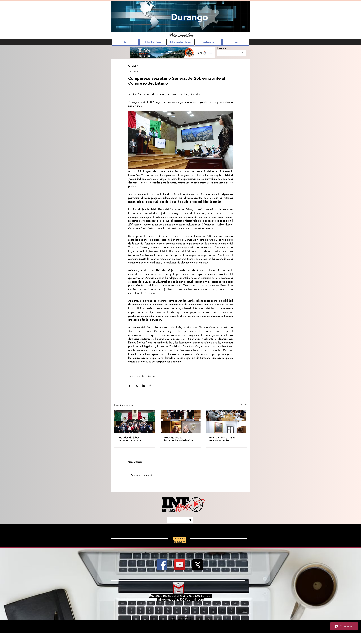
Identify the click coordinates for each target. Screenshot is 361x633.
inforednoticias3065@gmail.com (180, 602)
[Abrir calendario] (242, 53)
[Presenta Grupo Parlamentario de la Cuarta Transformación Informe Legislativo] (180, 421)
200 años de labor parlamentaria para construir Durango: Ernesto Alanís (134, 439)
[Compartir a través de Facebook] (129, 385)
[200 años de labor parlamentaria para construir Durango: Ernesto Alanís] (134, 421)
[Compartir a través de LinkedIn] (143, 385)
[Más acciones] (231, 71)
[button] (246, 29)
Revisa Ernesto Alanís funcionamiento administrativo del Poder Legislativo (224, 439)
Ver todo (243, 404)
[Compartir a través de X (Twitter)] (136, 385)
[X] (197, 567)
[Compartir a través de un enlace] (150, 385)
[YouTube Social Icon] (179, 567)
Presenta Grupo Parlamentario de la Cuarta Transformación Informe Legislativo (180, 439)
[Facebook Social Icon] (162, 567)
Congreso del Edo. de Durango (142, 376)
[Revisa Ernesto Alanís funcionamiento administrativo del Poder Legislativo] (226, 421)
